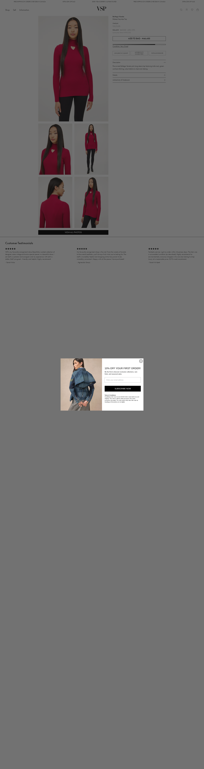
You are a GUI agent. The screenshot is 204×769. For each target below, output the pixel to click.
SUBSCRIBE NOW (123, 389)
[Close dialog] (141, 361)
